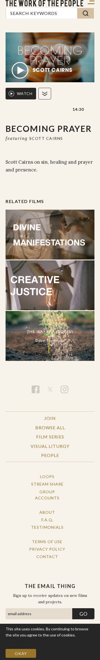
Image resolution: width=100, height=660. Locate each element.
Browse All (50, 427)
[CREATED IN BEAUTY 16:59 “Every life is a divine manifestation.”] (50, 235)
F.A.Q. (47, 519)
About (47, 512)
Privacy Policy (47, 549)
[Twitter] (50, 389)
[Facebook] (35, 389)
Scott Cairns (46, 138)
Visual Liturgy (50, 446)
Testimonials (47, 527)
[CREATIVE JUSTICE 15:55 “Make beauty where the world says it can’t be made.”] (50, 285)
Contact (47, 556)
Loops (47, 476)
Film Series (50, 436)
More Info (14, 641)
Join (50, 418)
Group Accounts (47, 494)
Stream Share (47, 484)
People (50, 455)
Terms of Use (47, 541)
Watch (24, 93)
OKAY (21, 653)
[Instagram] (64, 389)
